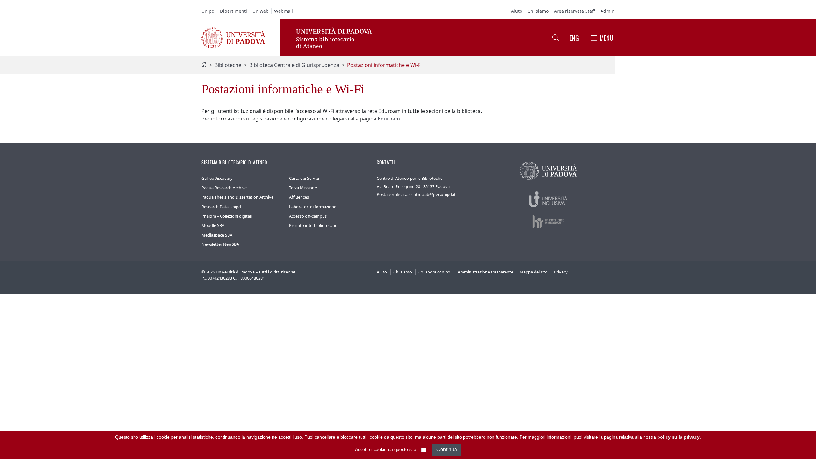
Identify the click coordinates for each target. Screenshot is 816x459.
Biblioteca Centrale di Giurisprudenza (294, 65)
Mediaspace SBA (216, 235)
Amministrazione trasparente (485, 272)
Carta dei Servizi (304, 178)
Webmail (283, 11)
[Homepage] (204, 65)
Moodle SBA (212, 225)
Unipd (208, 11)
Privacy (561, 272)
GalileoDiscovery (217, 178)
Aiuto (516, 11)
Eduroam (389, 118)
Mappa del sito (534, 272)
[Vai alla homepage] (233, 37)
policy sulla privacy (678, 437)
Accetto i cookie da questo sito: (386, 449)
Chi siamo (538, 11)
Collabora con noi (434, 272)
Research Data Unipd (221, 206)
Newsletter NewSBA (220, 244)
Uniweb (260, 11)
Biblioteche (228, 65)
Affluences (299, 197)
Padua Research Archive (224, 188)
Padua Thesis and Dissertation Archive (237, 197)
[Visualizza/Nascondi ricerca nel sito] (555, 38)
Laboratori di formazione (312, 206)
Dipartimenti (233, 11)
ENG (574, 38)
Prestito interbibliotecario (313, 225)
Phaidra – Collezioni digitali (226, 216)
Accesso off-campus (308, 216)
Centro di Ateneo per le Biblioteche (409, 178)
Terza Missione (303, 188)
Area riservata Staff (574, 11)
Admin (608, 11)
